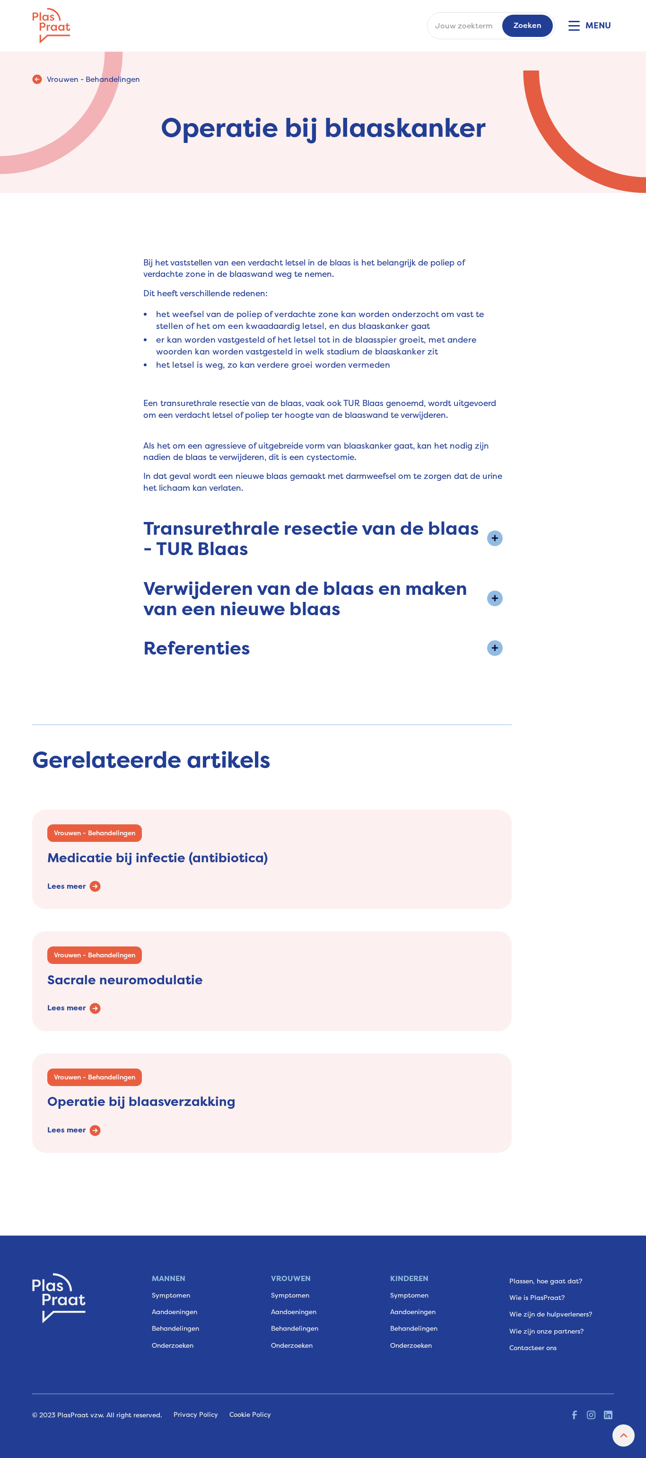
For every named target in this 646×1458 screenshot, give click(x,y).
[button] (588, 25)
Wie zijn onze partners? (546, 1331)
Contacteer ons (533, 1347)
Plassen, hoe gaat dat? (545, 1281)
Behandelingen (175, 1328)
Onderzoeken (172, 1345)
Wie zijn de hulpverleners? (550, 1314)
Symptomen (171, 1295)
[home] (51, 26)
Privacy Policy (196, 1414)
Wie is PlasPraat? (537, 1297)
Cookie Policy (250, 1414)
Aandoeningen (174, 1312)
